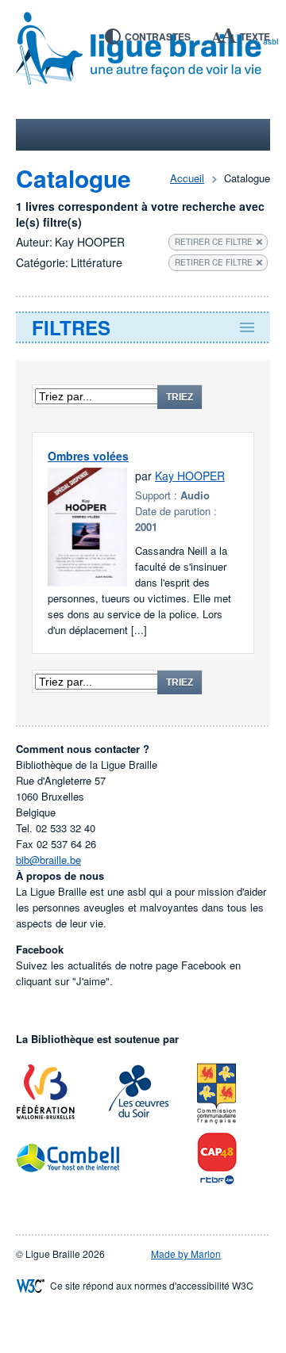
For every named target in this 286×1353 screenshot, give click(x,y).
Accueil (187, 177)
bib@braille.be (48, 859)
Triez (179, 397)
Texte (255, 36)
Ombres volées (88, 456)
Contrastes (158, 36)
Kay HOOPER (190, 475)
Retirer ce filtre (214, 241)
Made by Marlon (186, 1253)
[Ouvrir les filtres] (143, 327)
